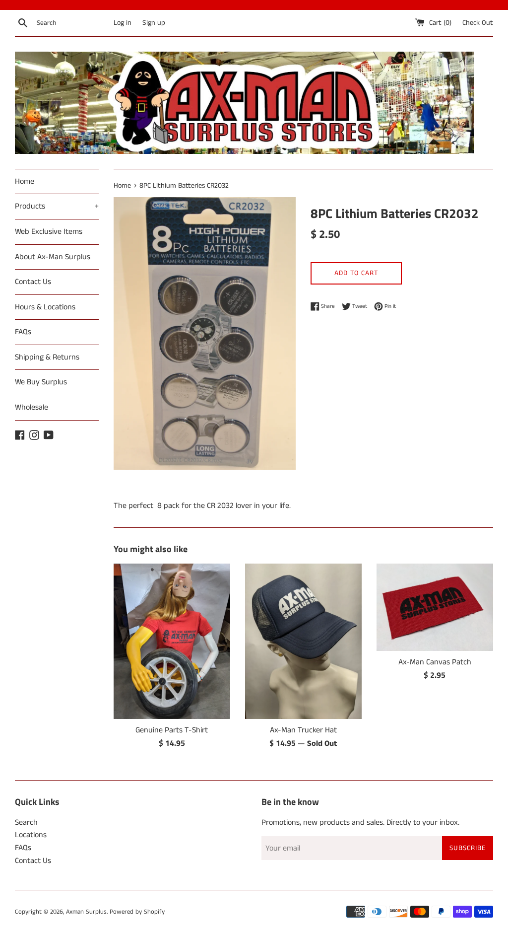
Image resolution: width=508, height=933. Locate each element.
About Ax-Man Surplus (52, 257)
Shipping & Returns (47, 357)
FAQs (23, 332)
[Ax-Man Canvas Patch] (435, 607)
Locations (31, 835)
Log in (122, 23)
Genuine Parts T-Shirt (171, 730)
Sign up (153, 23)
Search (26, 822)
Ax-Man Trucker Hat (303, 730)
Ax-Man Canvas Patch (434, 662)
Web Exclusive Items (48, 231)
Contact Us (33, 281)
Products (57, 206)
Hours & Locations (45, 307)
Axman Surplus (86, 911)
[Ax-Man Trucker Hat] (303, 641)
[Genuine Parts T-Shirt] (172, 641)
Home (24, 181)
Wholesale (31, 407)
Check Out (477, 23)
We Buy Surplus (41, 382)
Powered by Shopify (137, 911)
